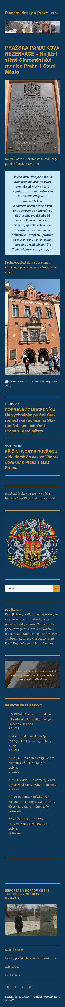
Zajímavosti (12, 967)
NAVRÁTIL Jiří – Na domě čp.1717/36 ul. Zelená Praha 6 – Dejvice (29, 823)
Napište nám (13, 975)
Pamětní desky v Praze (26, 13)
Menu (54, 12)
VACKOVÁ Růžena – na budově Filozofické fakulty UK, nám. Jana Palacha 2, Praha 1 (31, 719)
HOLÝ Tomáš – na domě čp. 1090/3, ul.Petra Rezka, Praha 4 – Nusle (31, 741)
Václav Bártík (16, 381)
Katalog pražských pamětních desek (27, 958)
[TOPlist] (12, 868)
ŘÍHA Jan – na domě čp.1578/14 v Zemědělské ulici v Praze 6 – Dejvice (31, 762)
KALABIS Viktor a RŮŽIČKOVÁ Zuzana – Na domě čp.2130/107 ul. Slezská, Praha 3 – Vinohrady (31, 801)
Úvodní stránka (14, 950)
